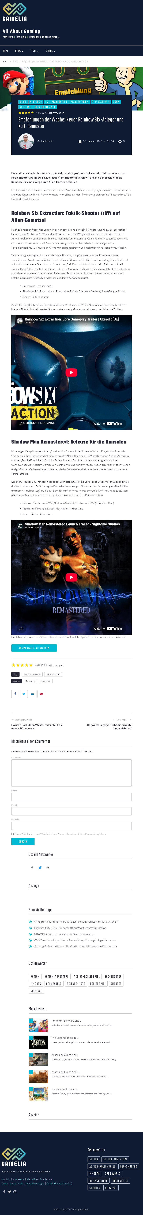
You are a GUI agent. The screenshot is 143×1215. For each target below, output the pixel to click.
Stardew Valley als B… (64, 1089)
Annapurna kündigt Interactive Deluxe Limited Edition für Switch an (76, 921)
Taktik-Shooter (53, 674)
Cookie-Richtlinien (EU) (59, 1183)
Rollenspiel (98, 984)
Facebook (30, 681)
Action (35, 976)
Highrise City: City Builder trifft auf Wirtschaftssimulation (70, 928)
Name (14, 790)
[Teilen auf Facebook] (15, 694)
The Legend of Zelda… (64, 1037)
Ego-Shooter (113, 976)
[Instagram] (48, 867)
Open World (54, 984)
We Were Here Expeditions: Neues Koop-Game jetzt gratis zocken (75, 940)
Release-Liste (76, 984)
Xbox (116, 102)
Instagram (46, 681)
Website (15, 819)
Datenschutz (9, 1183)
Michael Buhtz (45, 141)
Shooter (116, 984)
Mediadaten (46, 1179)
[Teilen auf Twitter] (24, 694)
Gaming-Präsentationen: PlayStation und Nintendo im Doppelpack (75, 946)
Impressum (19, 1179)
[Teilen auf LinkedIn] (32, 694)
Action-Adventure (32, 674)
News (15, 61)
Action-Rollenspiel (87, 976)
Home (5, 61)
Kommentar (16, 757)
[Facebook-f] (32, 867)
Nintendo (36, 102)
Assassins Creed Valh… (65, 1055)
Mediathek (32, 1179)
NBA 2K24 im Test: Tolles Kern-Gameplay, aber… (64, 934)
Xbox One (25, 107)
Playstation (59, 102)
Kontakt (6, 1179)
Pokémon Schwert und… (66, 1020)
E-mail (14, 805)
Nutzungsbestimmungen (31, 1183)
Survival (36, 991)
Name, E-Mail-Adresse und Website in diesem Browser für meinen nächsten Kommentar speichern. (60, 834)
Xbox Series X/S (45, 107)
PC (46, 102)
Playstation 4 (80, 102)
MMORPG (36, 984)
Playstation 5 (101, 102)
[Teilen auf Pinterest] (41, 694)
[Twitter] (40, 867)
